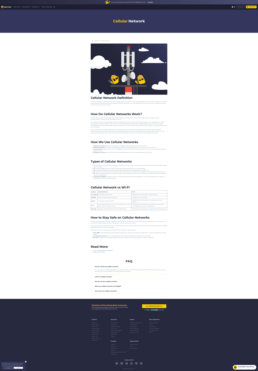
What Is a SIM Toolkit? (99, 252)
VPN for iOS (94, 340)
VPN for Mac (95, 326)
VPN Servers (114, 334)
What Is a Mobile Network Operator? (103, 250)
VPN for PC (94, 322)
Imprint (151, 332)
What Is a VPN (114, 322)
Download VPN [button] (26, 7)
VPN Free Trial (133, 324)
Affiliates (113, 344)
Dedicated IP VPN (134, 330)
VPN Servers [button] (35, 7)
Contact (151, 324)
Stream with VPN (134, 332)
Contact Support (134, 348)
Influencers (113, 346)
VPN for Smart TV (96, 338)
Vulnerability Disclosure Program (118, 352)
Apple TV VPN (95, 332)
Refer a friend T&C (153, 330)
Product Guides (133, 344)
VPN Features (114, 332)
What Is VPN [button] (17, 7)
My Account (240, 6)
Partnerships (114, 354)
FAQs (131, 346)
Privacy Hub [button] (49, 7)
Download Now (133, 326)
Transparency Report (116, 326)
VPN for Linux (95, 334)
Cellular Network (105, 40)
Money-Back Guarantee (116, 330)
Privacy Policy (152, 326)
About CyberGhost (153, 322)
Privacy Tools (114, 328)
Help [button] (54, 7)
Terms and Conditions (154, 328)
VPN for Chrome (96, 324)
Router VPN (94, 336)
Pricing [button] (43, 7)
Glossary (96, 40)
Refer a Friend (114, 348)
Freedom (113, 350)
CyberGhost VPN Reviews (136, 322)
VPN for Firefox (95, 330)
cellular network (110, 269)
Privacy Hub (114, 324)
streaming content (120, 147)
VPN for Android (95, 328)
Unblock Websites (134, 328)
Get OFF (252, 6)
